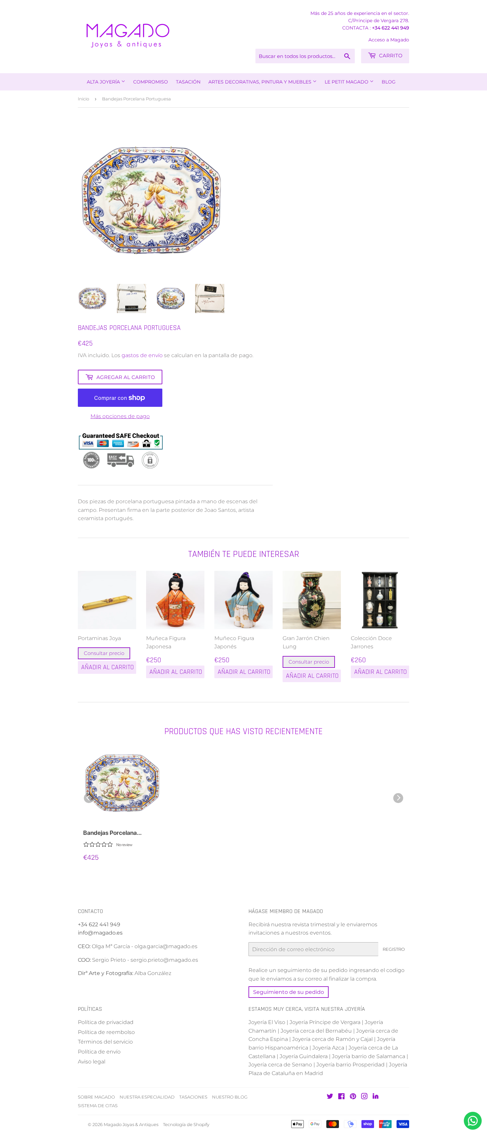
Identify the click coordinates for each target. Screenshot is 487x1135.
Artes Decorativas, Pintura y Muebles (260, 82)
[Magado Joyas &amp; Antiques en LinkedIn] (375, 1097)
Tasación (188, 82)
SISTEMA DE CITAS (98, 1105)
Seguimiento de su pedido (288, 992)
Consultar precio (104, 653)
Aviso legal (91, 1061)
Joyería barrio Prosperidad (350, 1064)
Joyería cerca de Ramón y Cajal (332, 1039)
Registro (394, 949)
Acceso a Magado (388, 39)
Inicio (83, 98)
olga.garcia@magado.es (166, 946)
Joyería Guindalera (304, 1056)
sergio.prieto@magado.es (164, 960)
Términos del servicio (105, 1042)
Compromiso (150, 82)
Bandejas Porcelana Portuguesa (110, 833)
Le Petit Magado (347, 82)
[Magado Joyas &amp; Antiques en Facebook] (341, 1097)
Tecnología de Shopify (186, 1124)
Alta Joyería (104, 82)
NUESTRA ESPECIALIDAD (147, 1097)
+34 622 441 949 (390, 27)
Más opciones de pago (120, 416)
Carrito (390, 55)
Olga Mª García (111, 946)
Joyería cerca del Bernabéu (316, 1031)
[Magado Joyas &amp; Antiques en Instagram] (364, 1097)
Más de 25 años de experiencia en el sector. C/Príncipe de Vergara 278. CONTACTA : (359, 20)
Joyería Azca (328, 1048)
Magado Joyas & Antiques (131, 1124)
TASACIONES (193, 1097)
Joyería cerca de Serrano (280, 1064)
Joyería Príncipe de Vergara (325, 1022)
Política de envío (99, 1052)
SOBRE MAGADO (96, 1097)
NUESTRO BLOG (229, 1097)
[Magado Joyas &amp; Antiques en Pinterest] (353, 1097)
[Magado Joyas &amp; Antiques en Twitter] (330, 1097)
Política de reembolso (106, 1032)
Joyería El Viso (266, 1022)
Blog (389, 82)
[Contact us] (473, 1121)
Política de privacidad (106, 1022)
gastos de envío (142, 355)
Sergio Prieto (109, 960)
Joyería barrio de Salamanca (368, 1056)
